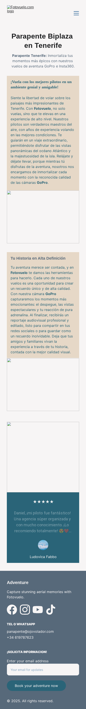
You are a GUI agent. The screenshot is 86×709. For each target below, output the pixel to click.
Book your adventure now (36, 685)
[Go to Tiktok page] (51, 610)
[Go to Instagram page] (25, 610)
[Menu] (76, 13)
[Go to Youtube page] (38, 610)
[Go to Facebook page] (12, 610)
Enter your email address (28, 661)
